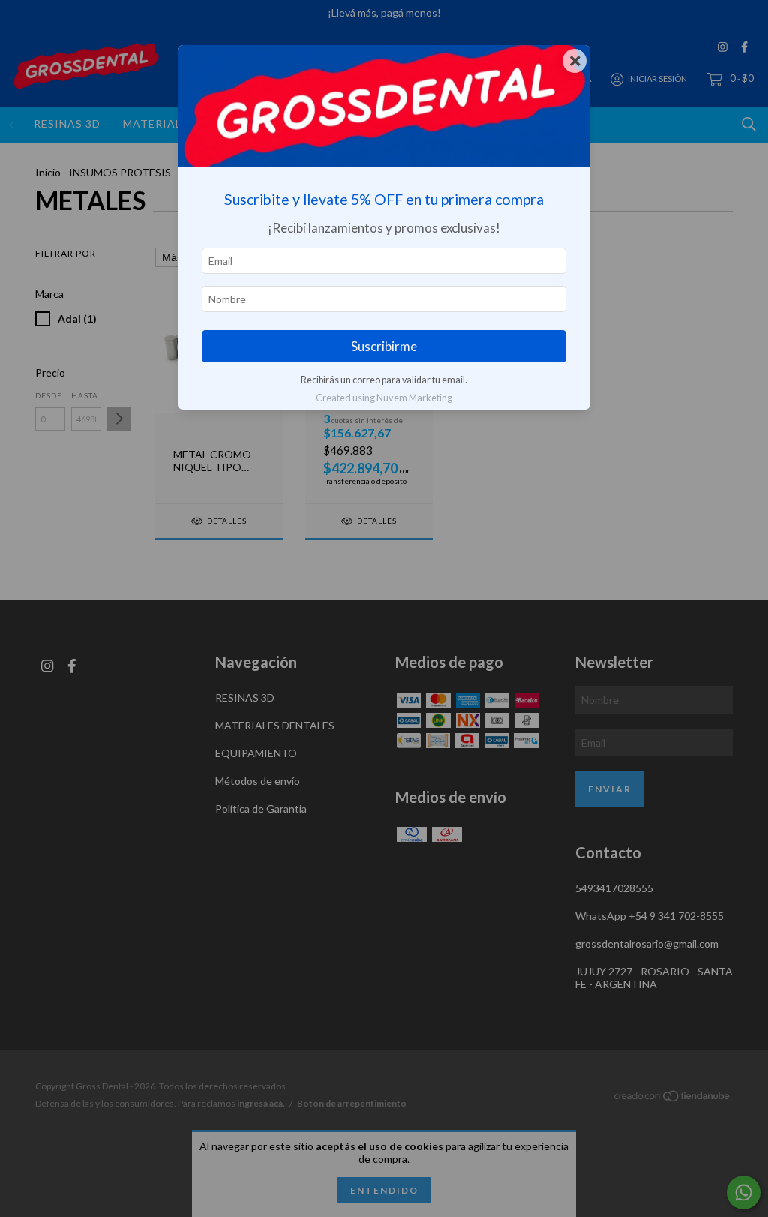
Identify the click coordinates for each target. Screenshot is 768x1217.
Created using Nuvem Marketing (384, 398)
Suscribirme (384, 346)
